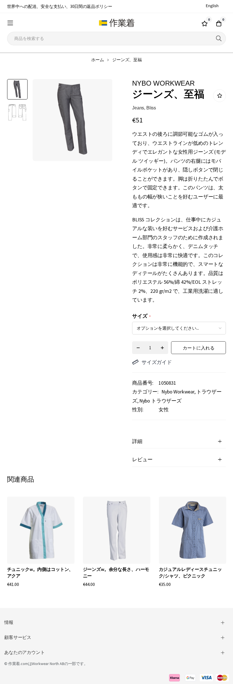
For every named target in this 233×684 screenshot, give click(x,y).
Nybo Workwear (177, 391)
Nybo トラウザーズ (160, 400)
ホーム (97, 59)
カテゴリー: (145, 391)
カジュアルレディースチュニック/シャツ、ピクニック (190, 572)
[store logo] (116, 23)
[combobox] (116, 38)
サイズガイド (157, 362)
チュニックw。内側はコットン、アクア (40, 572)
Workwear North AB (48, 663)
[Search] (218, 38)
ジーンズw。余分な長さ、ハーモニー (116, 572)
